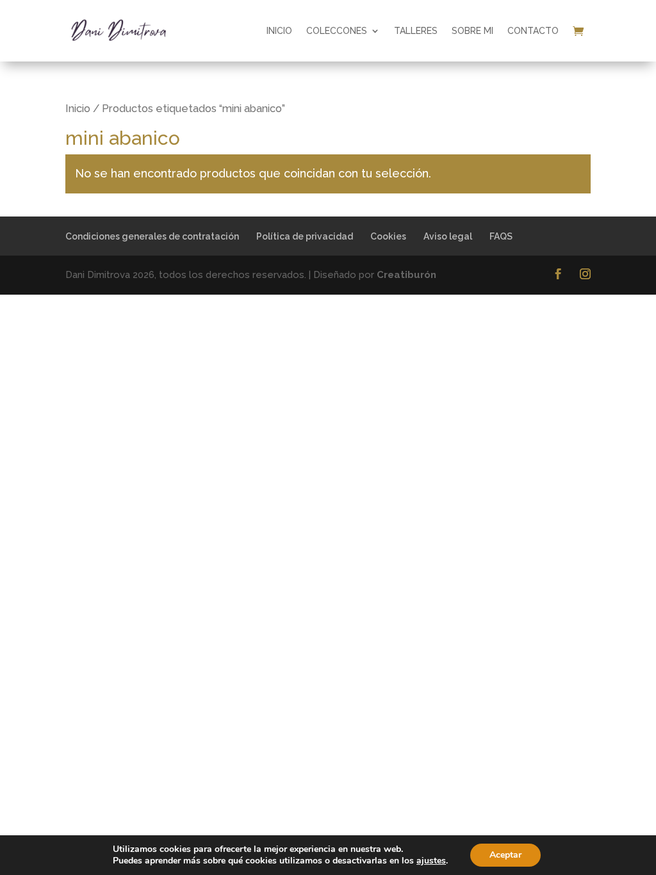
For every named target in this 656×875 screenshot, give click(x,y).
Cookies (388, 236)
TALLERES (416, 31)
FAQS (500, 236)
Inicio (77, 108)
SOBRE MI (472, 31)
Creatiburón (406, 275)
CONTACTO (533, 31)
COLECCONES (336, 31)
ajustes (431, 861)
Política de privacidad (304, 236)
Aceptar (505, 855)
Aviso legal (447, 236)
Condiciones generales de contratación (152, 236)
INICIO (279, 31)
